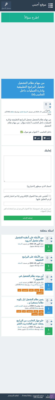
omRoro (31, 329)
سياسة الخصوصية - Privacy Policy (33, 395)
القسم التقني (18, 306)
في (19, 290)
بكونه (18, 311)
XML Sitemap (38, 397)
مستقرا (34, 314)
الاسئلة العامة (24, 112)
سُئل (49, 112)
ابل (24, 311)
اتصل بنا (49, 395)
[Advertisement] (27, 364)
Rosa (22, 285)
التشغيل (25, 290)
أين (41, 290)
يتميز (41, 311)
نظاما (40, 314)
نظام (31, 290)
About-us (49, 397)
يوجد (36, 290)
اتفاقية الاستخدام (13, 395)
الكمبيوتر (39, 293)
